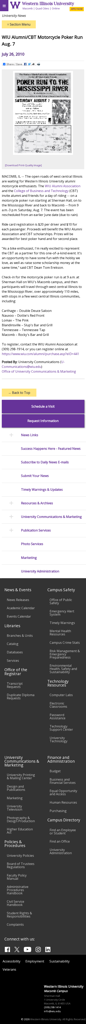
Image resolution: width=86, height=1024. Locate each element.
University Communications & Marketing (51, 517)
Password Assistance (57, 716)
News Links (29, 435)
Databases (15, 652)
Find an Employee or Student (63, 831)
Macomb (28, 8)
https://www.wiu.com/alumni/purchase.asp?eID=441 (40, 354)
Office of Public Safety (61, 601)
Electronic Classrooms (58, 705)
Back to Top (19, 392)
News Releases (18, 600)
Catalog (12, 644)
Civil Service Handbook (15, 903)
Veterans (9, 969)
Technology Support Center (61, 728)
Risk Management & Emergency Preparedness (65, 654)
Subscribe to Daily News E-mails (45, 462)
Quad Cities (42, 8)
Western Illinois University (48, 3)
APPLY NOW (76, 9)
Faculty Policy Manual (17, 877)
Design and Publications (16, 788)
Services (13, 660)
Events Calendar (19, 616)
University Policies (20, 855)
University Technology (58, 739)
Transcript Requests (15, 685)
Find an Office (60, 841)
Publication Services (36, 530)
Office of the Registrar (15, 671)
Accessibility (11, 961)
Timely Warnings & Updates (42, 490)
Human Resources (63, 802)
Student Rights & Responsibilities (19, 915)
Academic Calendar (21, 608)
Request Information (43, 421)
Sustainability (59, 961)
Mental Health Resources (60, 632)
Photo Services (32, 544)
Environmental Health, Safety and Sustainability (63, 668)
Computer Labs (61, 695)
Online (56, 8)
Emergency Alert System (62, 613)
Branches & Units (20, 635)
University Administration (40, 571)
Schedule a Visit (43, 406)
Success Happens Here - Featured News (51, 449)
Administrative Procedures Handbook (17, 890)
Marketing (29, 558)
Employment (34, 961)
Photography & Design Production (21, 819)
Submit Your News (35, 476)
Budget (55, 771)
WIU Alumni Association (62, 186)
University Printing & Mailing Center (21, 776)
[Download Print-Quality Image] (23, 165)
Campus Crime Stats (65, 642)
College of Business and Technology (41, 191)
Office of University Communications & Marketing (39, 371)
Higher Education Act (20, 831)
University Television (14, 808)
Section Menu (18, 24)
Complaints (15, 924)
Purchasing (58, 811)
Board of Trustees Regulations (20, 865)
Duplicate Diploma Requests (20, 696)
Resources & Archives (37, 503)
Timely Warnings (62, 623)
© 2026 (25, 1019)
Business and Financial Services (63, 781)
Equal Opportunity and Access (63, 792)
